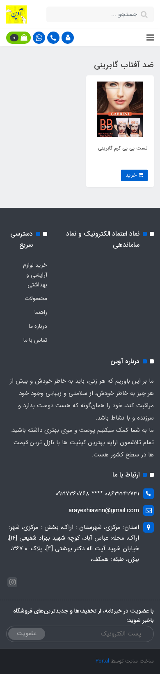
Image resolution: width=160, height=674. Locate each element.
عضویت (27, 633)
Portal (102, 661)
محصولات (36, 298)
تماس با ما (35, 340)
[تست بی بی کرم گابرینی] (120, 109)
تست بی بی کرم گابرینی (123, 148)
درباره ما (38, 326)
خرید (132, 175)
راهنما (40, 312)
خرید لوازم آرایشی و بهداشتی (35, 275)
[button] (68, 38)
